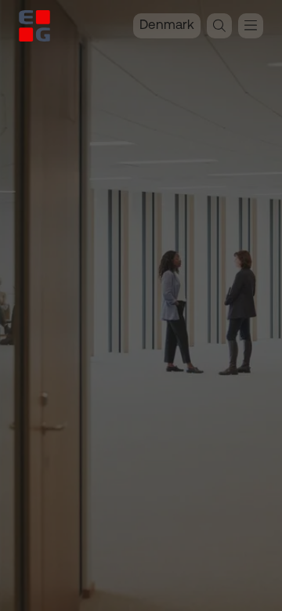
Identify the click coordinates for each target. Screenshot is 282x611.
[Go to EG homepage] (34, 26)
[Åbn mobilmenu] (250, 25)
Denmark (166, 25)
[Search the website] (219, 25)
